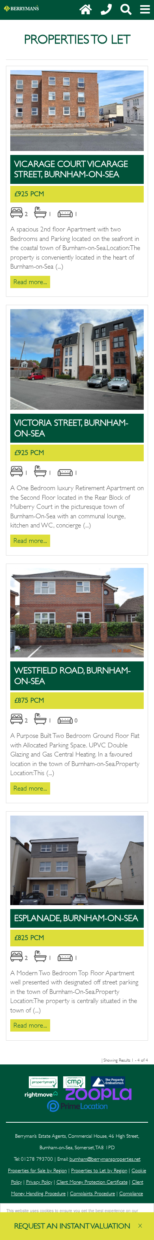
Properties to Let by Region (99, 1170)
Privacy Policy (39, 1182)
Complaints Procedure (92, 1193)
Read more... (30, 282)
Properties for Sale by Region (37, 1170)
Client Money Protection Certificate (92, 1182)
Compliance (131, 1193)
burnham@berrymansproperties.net (105, 1159)
